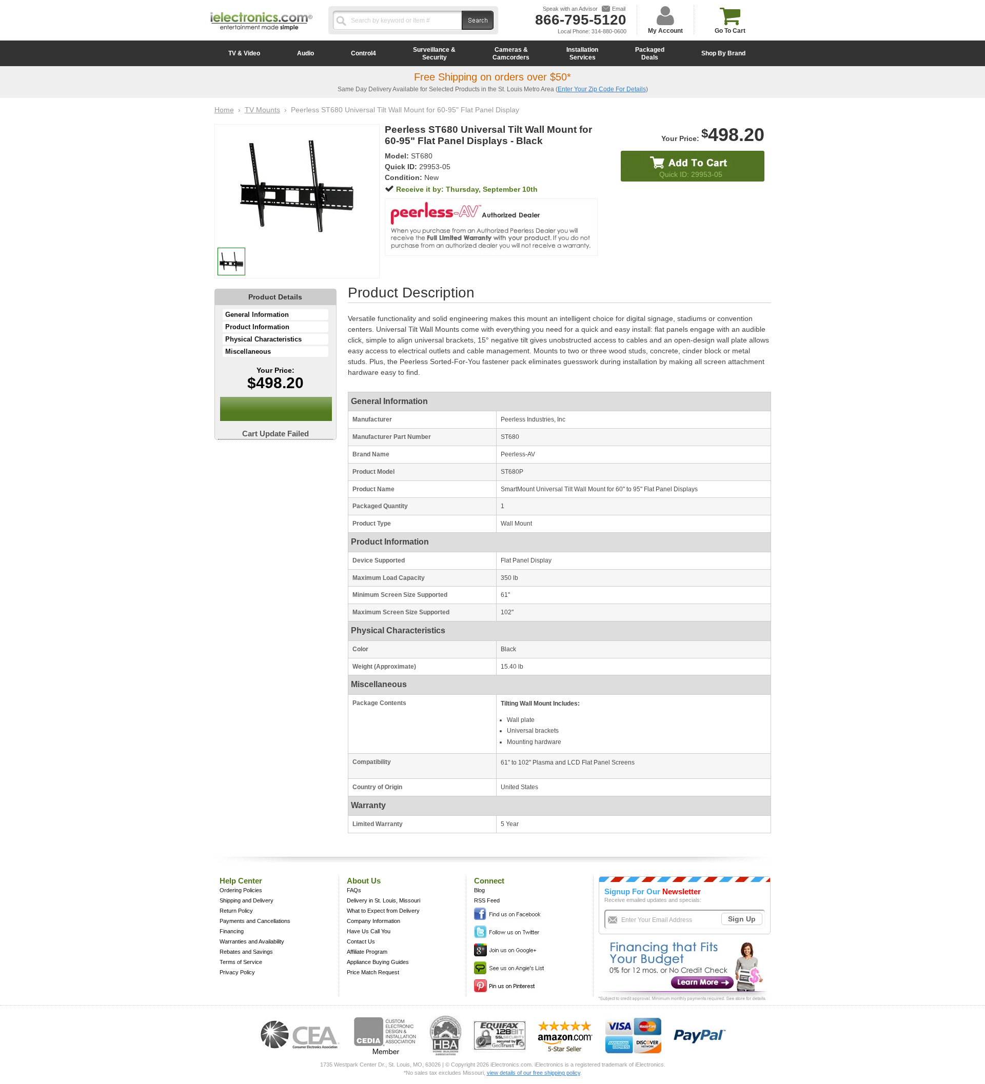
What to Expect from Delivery (383, 911)
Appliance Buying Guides (378, 962)
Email (618, 9)
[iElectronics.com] (261, 31)
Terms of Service (241, 962)
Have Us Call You (368, 931)
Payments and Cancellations (255, 921)
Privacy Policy (237, 972)
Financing (232, 931)
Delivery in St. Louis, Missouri (383, 900)
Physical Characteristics (263, 339)
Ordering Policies (241, 890)
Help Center (241, 880)
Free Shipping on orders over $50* (492, 77)
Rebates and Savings (246, 952)
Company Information (373, 921)
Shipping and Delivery (246, 900)
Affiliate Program (367, 952)
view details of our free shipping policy (533, 1073)
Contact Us (361, 941)
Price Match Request (373, 972)
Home (224, 110)
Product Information (257, 327)
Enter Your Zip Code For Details (602, 89)
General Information (257, 314)
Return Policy (236, 911)
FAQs (354, 890)
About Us (364, 880)
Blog (479, 890)
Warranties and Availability (252, 941)
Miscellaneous (248, 351)
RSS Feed (487, 900)
